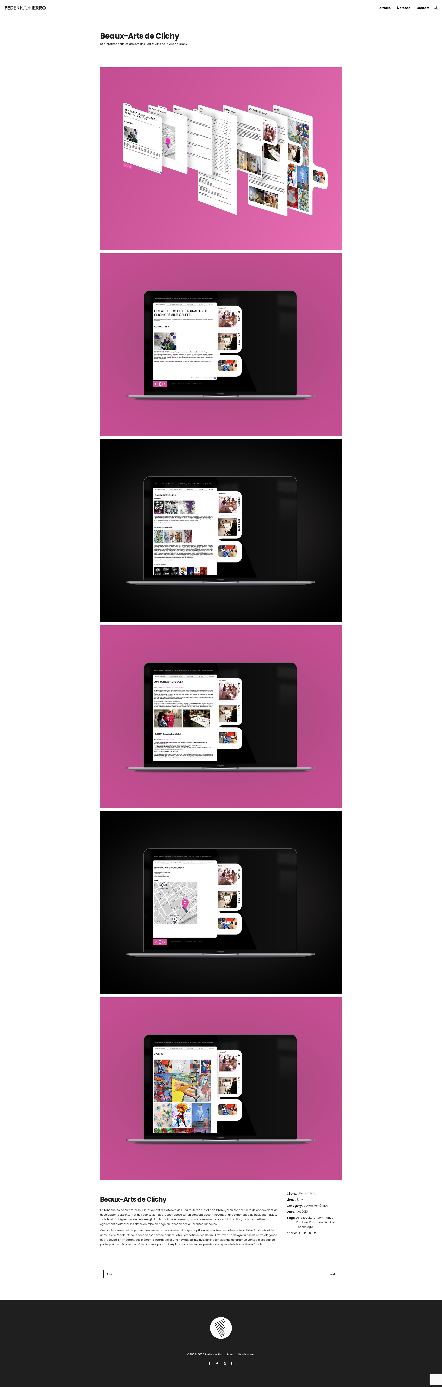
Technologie (304, 1227)
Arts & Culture (306, 1218)
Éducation (316, 1222)
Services (330, 1222)
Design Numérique (316, 1206)
